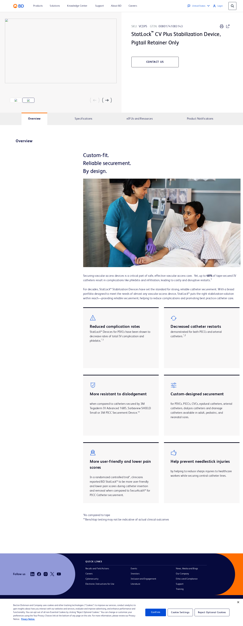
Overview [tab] (34, 118)
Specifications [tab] (83, 118)
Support (179, 584)
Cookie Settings (180, 612)
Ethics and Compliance (187, 579)
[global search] (232, 6)
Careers (89, 574)
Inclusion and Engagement (143, 579)
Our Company (182, 574)
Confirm (155, 612)
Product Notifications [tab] (200, 118)
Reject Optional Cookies (212, 612)
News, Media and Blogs (187, 568)
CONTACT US (155, 62)
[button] (96, 100)
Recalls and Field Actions (97, 568)
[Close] (238, 602)
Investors (135, 574)
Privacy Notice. (28, 619)
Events (134, 568)
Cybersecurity (92, 579)
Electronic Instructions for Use (99, 584)
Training (179, 589)
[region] (121, 612)
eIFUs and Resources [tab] (140, 118)
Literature (135, 584)
